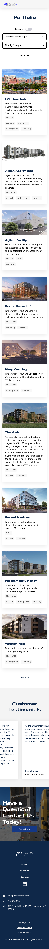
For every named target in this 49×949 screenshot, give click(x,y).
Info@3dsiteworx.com (18, 895)
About (24, 864)
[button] (43, 4)
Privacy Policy (24, 922)
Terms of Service (24, 927)
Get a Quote (24, 829)
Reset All (24, 55)
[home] (11, 4)
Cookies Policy (24, 932)
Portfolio (24, 870)
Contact (24, 876)
